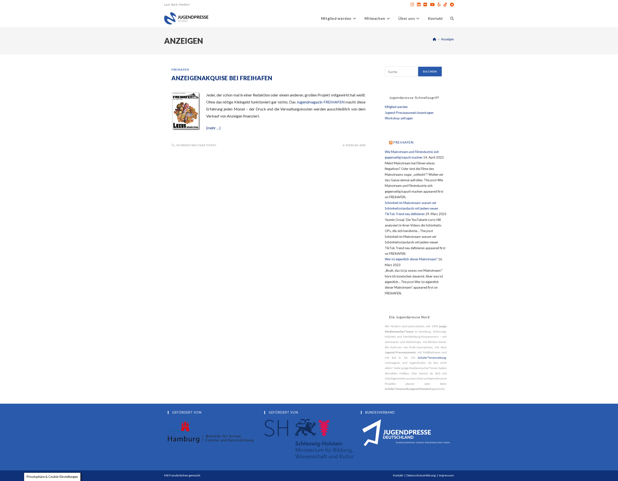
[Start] (434, 39)
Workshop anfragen (399, 118)
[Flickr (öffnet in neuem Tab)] (425, 4)
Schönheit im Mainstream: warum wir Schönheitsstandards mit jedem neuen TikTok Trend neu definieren (411, 208)
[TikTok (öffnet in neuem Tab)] (445, 4)
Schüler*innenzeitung (432, 357)
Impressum (446, 475)
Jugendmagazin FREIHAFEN (321, 102)
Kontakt (398, 475)
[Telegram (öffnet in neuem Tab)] (451, 4)
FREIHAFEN (180, 69)
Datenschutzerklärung (421, 475)
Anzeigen (447, 39)
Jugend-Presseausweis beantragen (409, 113)
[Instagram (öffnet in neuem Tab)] (412, 4)
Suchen (430, 71)
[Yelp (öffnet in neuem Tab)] (439, 4)
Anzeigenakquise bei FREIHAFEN (221, 77)
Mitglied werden (396, 107)
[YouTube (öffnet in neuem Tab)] (432, 4)
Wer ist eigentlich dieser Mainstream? (411, 259)
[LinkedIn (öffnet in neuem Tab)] (418, 4)
